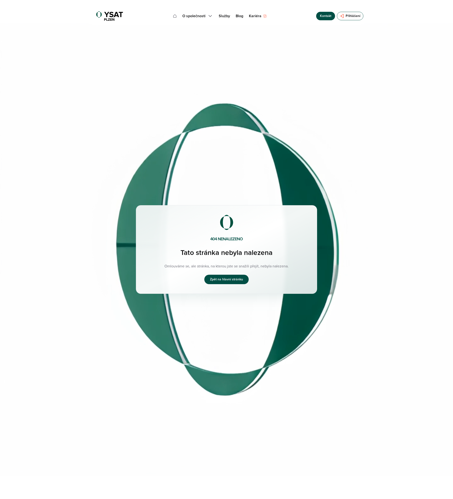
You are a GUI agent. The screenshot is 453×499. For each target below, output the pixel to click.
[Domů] (175, 16)
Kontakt (325, 16)
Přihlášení (353, 16)
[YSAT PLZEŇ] (109, 16)
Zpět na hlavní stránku (226, 279)
